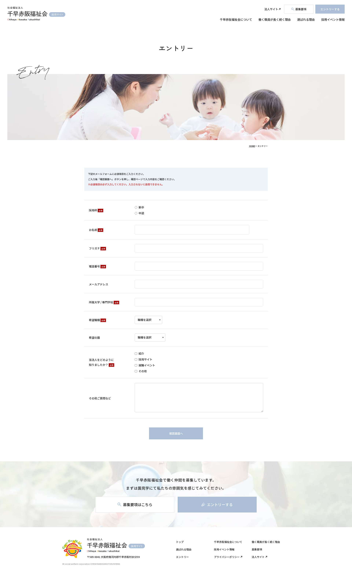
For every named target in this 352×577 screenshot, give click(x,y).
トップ (180, 542)
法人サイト (271, 9)
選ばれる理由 (306, 19)
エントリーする (330, 9)
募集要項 (257, 549)
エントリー (182, 557)
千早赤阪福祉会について (236, 19)
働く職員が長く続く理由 (274, 19)
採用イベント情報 (333, 19)
